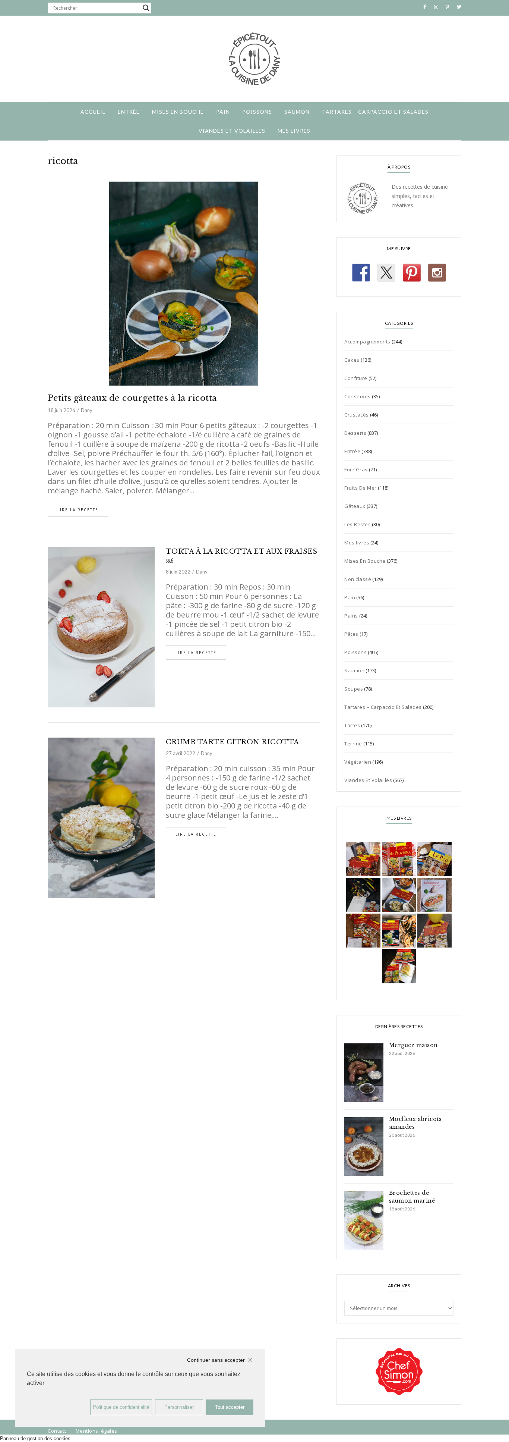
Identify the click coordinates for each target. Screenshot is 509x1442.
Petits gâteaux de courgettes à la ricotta (132, 398)
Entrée (129, 112)
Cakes (352, 359)
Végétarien (357, 761)
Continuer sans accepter (216, 1360)
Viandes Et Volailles (232, 131)
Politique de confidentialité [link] (121, 1407)
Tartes (352, 725)
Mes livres (294, 131)
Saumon (297, 112)
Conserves (357, 396)
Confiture (355, 378)
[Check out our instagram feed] (437, 273)
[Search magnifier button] (146, 8)
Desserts (355, 433)
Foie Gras (356, 469)
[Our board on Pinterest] (412, 273)
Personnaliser (179, 1407)
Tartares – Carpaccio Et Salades (375, 112)
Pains (351, 615)
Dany (86, 410)
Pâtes (351, 634)
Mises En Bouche (178, 112)
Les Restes (357, 524)
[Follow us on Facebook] (361, 273)
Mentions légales (96, 1430)
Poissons (257, 112)
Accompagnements (367, 341)
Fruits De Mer (360, 487)
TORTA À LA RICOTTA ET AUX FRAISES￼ (241, 556)
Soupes (353, 688)
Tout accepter (229, 1407)
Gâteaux (355, 506)
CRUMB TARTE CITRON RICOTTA (232, 742)
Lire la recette (77, 509)
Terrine (353, 743)
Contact (57, 1430)
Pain (223, 112)
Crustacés (356, 414)
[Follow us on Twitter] (386, 273)
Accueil (92, 112)
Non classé (357, 579)
